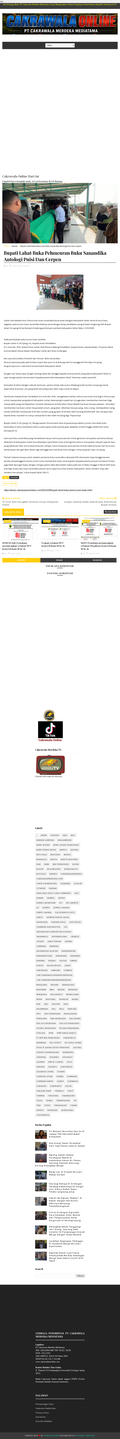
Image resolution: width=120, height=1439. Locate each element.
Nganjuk (63, 999)
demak (40, 898)
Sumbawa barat (45, 1081)
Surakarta (56, 1086)
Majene (55, 985)
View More (112, 512)
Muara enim (72, 994)
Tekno (49, 1101)
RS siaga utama (73, 1043)
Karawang (61, 956)
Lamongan (42, 970)
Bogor (40, 869)
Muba (39, 999)
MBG (52, 990)
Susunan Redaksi (44, 1421)
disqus (59, 560)
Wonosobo (67, 1110)
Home (6, 246)
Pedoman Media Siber (46, 1408)
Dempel (51, 898)
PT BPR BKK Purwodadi (48, 1038)
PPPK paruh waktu (66, 1033)
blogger (21, 560)
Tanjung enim (44, 1091)
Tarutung (53, 1096)
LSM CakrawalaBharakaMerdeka (54, 980)
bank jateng (43, 845)
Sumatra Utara (45, 1076)
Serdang (41, 1057)
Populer (41, 1033)
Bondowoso (71, 869)
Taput (70, 1091)
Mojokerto (56, 994)
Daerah (15, 246)
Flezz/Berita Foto (65, 912)
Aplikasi (55, 835)
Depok (61, 898)
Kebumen (75, 956)
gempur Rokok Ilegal (58, 917)
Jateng (40, 941)
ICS (65, 927)
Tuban (73, 1105)
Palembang (42, 1009)
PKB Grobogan (58, 1019)
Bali (73, 835)
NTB (38, 1004)
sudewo (52, 1067)
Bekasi (67, 855)
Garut (40, 917)
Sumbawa (72, 1076)
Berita (53, 859)
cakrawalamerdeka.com (50, 879)
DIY (61, 903)
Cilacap (78, 884)
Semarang (68, 1052)
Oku (46, 1004)
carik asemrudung (47, 884)
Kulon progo (54, 965)
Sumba (60, 1076)
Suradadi (42, 1086)
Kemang (41, 961)
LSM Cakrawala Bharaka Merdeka (54, 975)
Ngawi (75, 999)
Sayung (77, 1047)
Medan (61, 990)
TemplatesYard (51, 1436)
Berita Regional (69, 859)
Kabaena (54, 946)
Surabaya (73, 1081)
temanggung (63, 1101)
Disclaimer (41, 1417)
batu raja (42, 855)
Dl (38, 908)
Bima (46, 864)
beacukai (55, 855)
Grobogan (42, 922)
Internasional (59, 937)
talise (68, 1086)
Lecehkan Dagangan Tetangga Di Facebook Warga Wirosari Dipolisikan (66, 1243)
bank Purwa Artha (46, 850)
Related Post (13, 512)
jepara (68, 941)
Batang (74, 850)
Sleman (40, 1062)
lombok (68, 970)
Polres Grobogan (46, 1028)
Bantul (63, 850)
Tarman (40, 1096)
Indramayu (42, 937)
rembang (41, 1043)
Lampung (55, 970)
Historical (75, 922)
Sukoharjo (67, 1067)
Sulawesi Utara (45, 1072)
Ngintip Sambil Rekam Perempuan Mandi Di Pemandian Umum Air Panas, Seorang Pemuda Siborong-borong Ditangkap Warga (58, 1160)
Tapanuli (59, 1091)
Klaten (63, 961)
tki (75, 1101)
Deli (77, 893)
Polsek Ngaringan (69, 1028)
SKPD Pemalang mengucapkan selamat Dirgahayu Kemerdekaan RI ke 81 (98, 545)
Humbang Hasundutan (48, 927)
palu (61, 1009)
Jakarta (75, 937)
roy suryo (55, 1043)
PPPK (51, 1033)
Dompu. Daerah (61, 908)
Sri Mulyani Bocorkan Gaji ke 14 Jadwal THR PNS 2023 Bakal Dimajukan (66, 1134)
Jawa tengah (54, 941)
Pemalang (42, 1019)
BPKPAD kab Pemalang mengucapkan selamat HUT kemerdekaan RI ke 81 (16, 545)
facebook (97, 560)
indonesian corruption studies (54, 932)
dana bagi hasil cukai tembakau (54, 893)
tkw (39, 1105)
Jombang (41, 946)
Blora (76, 864)
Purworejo (70, 1038)
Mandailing (68, 985)
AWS (65, 835)
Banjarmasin (65, 840)
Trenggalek (60, 1105)
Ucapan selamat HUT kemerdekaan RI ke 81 (53, 544)
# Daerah (14, 477)
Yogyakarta (43, 1115)
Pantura (72, 1009)
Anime (44, 835)
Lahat (68, 965)
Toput (47, 1105)
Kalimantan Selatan (47, 951)
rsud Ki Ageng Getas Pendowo (53, 1047)
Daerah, (27, 266)
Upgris (40, 1110)
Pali (54, 1009)
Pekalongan (70, 1014)
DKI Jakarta (72, 903)
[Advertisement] (60, 71)
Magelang (42, 985)
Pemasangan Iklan (45, 1404)
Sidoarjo (67, 1057)
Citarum (41, 888)
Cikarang (65, 884)
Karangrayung (44, 956)
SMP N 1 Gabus (55, 1062)
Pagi (66, 1004)
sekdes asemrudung (48, 1052)
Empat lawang (44, 912)
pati (39, 1014)
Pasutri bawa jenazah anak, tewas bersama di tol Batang (32, 181)
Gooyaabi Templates (85, 1436)
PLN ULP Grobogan (46, 1023)
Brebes (53, 874)
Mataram (41, 990)
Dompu (46, 908)
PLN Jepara (74, 1019)
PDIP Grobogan (52, 1014)
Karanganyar (69, 951)
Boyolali (41, 874)
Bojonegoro (54, 869)
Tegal (40, 1101)
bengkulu (42, 859)
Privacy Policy (42, 1413)
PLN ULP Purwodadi (69, 1023)
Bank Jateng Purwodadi (66, 845)
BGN (39, 864)
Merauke (73, 990)
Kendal (52, 961)
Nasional (51, 999)
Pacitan (56, 1004)
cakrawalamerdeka (71, 874)
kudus (40, 965)
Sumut (60, 1081)
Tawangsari (68, 1096)
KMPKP (73, 961)
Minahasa (42, 994)
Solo (69, 1062)
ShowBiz (54, 1057)
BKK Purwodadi (61, 864)
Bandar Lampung (45, 840)
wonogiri (52, 1110)
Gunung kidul (58, 922)
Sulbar (61, 1072)
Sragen (40, 1067)
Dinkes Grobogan (46, 903)
